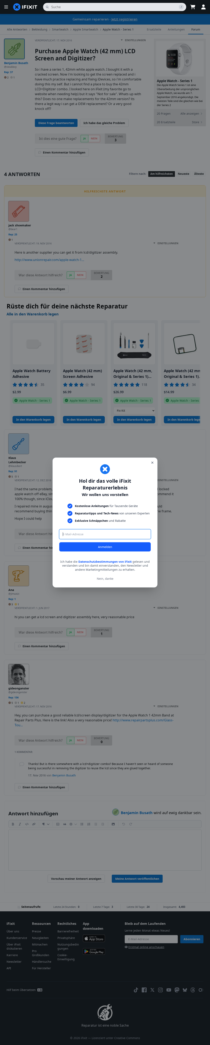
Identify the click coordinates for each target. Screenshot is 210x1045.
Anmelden (105, 547)
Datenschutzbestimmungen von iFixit (105, 562)
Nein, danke (105, 579)
